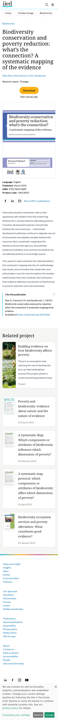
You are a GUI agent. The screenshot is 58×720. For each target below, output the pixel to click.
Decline (38, 714)
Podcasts (7, 581)
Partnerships (9, 598)
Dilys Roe (7, 75)
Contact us (8, 649)
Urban (8, 13)
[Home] (7, 4)
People (6, 659)
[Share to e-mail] (20, 201)
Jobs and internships (13, 663)
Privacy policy (10, 629)
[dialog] (29, 701)
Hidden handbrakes (13, 609)
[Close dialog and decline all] (56, 685)
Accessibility (9, 625)
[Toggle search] (47, 5)
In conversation (11, 578)
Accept (50, 714)
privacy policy (10, 708)
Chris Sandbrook (37, 75)
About (6, 645)
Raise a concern (11, 652)
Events (6, 574)
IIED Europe (9, 636)
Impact (6, 605)
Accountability (10, 656)
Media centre (10, 632)
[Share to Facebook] (5, 201)
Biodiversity (46, 13)
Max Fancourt (20, 75)
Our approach (10, 591)
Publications (9, 618)
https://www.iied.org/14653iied (33, 314)
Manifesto (8, 594)
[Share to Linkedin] (12, 201)
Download (29, 90)
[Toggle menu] (53, 5)
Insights (7, 567)
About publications (13, 622)
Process (7, 601)
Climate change (25, 13)
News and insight (12, 564)
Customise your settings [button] (16, 714)
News (6, 571)
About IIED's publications (37, 200)
